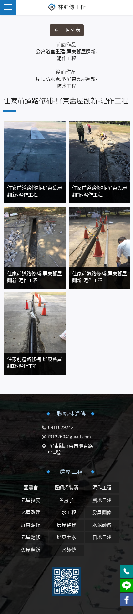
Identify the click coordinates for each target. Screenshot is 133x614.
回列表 (73, 30)
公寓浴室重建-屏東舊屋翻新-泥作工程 (66, 51)
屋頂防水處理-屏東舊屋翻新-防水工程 (66, 79)
